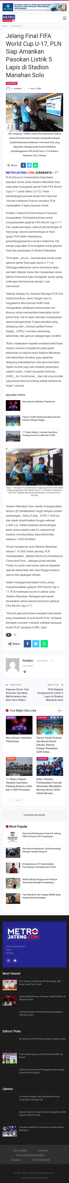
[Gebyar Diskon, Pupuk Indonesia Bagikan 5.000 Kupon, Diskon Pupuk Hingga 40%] (10, 1116)
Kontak (43, 1150)
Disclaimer (20, 1150)
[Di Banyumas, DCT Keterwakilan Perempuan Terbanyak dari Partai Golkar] (13, 868)
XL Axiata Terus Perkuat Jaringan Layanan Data (42, 1039)
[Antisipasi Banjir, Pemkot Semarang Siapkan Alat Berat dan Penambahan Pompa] (10, 1015)
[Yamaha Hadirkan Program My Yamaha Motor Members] (10, 1131)
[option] (34, 868)
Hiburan (10, 759)
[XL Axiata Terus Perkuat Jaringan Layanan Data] (10, 1042)
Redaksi (16, 1160)
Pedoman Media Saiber (30, 1155)
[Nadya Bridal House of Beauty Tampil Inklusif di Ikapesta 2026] (10, 1000)
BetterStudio (42, 1178)
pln (15, 635)
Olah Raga (11, 83)
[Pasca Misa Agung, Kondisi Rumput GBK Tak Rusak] (10, 1058)
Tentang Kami (41, 1160)
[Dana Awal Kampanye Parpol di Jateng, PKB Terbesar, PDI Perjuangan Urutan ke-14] (13, 837)
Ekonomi (11, 717)
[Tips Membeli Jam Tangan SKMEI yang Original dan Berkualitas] (13, 898)
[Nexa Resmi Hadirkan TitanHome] (13, 405)
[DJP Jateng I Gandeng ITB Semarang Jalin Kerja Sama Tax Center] (10, 985)
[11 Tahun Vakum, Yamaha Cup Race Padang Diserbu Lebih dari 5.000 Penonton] (13, 436)
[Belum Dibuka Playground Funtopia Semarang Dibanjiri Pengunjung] (13, 883)
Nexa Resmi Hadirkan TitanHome (38, 401)
